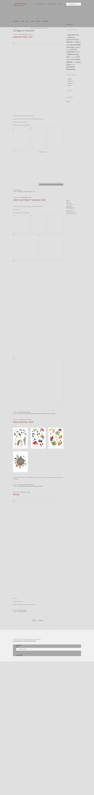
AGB (35, 4)
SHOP (22, 21)
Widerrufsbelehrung (41, 4)
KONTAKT (38, 21)
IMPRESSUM (45, 21)
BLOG (27, 21)
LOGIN (32, 21)
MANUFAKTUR (16, 21)
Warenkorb (19, 655)
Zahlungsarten (59, 4)
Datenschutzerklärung (51, 4)
